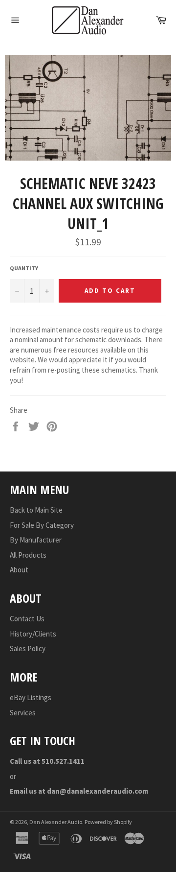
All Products (28, 555)
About (19, 569)
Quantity (24, 268)
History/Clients (33, 633)
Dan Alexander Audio (55, 821)
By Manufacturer (36, 539)
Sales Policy (27, 648)
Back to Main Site (36, 510)
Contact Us (27, 618)
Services (23, 712)
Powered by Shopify (108, 821)
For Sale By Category (42, 525)
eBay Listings (30, 697)
